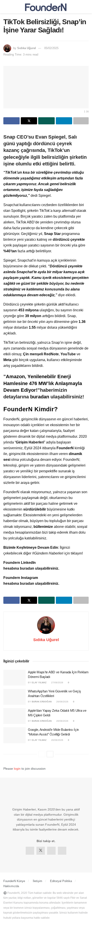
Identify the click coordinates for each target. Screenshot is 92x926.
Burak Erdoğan (42, 701)
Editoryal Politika (61, 881)
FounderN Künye (14, 881)
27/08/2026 (56, 682)
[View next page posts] (50, 754)
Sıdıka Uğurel (26, 48)
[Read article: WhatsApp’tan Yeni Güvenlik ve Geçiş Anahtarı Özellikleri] (14, 697)
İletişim (37, 881)
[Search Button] (87, 6)
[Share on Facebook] (11, 120)
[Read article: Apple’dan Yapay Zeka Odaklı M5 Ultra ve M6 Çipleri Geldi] (14, 716)
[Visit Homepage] (46, 6)
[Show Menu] (5, 6)
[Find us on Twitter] (40, 851)
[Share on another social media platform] (81, 120)
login (17, 768)
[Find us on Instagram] (51, 851)
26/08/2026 (62, 701)
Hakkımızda (11, 886)
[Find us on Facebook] (30, 851)
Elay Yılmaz (39, 682)
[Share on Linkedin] (64, 120)
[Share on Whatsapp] (46, 120)
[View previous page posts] (42, 754)
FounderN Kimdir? (30, 409)
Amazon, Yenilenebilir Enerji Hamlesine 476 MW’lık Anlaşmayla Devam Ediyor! (42, 383)
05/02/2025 (51, 48)
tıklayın (76, 553)
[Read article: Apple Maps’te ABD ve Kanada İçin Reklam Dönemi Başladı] (14, 678)
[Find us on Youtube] (62, 851)
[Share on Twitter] (29, 120)
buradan (40, 396)
